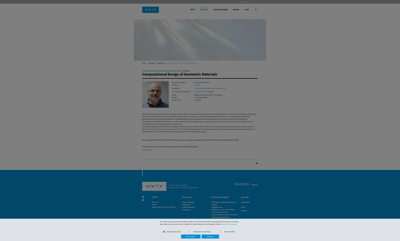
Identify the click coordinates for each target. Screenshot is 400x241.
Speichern (210, 236)
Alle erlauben (190, 236)
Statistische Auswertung (201, 232)
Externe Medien (229, 232)
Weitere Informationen (229, 224)
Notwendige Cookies (174, 232)
